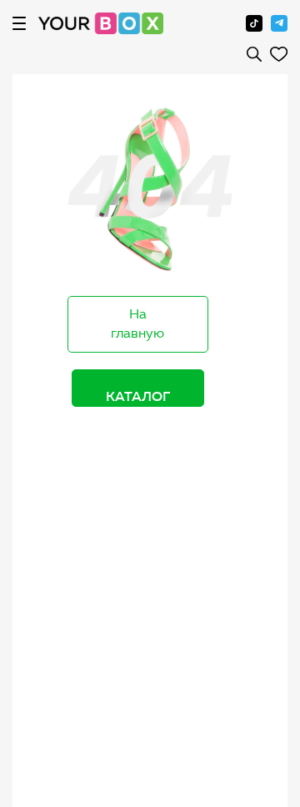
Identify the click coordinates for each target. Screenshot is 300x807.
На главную (137, 323)
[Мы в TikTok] (254, 23)
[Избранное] (279, 54)
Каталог (138, 396)
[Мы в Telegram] (279, 23)
